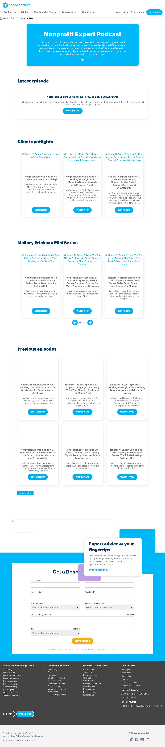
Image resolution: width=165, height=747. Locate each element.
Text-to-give (87, 672)
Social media (88, 681)
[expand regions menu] (118, 12)
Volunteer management (12, 696)
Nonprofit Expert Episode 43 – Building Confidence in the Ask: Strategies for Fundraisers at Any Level (38, 389)
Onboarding (52, 670)
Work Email (89, 592)
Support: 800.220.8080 (131, 686)
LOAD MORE (25, 493)
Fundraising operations (56, 683)
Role (32, 629)
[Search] (133, 12)
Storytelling (7, 670)
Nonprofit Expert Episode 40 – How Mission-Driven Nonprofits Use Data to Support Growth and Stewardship (124, 182)
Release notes (53, 692)
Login (141, 12)
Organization (36, 592)
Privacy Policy (15, 736)
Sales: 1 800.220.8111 (129, 683)
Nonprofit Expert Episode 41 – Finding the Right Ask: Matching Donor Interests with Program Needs (82, 181)
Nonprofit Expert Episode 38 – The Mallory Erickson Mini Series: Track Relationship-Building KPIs (41, 282)
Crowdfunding (89, 686)
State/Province (37, 603)
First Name (35, 581)
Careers (124, 679)
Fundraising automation (12, 675)
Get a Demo (25, 714)
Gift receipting (8, 690)
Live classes (52, 675)
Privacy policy (126, 670)
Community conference (57, 689)
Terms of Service (30, 736)
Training (51, 672)
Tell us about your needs (41, 615)
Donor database (89, 689)
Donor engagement (10, 684)
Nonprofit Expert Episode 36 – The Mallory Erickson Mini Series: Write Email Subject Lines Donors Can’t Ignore (124, 282)
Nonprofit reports (89, 692)
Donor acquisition (10, 681)
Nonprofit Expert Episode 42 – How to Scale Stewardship (83, 97)
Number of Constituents (95, 603)
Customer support (55, 686)
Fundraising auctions (11, 678)
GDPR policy (126, 676)
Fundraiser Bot (88, 695)
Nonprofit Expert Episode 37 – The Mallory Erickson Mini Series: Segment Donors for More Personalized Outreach (82, 282)
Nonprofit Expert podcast (57, 695)
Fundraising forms (90, 675)
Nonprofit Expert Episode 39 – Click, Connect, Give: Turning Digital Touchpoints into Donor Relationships (82, 454)
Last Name (89, 581)
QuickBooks (88, 678)
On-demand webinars (56, 678)
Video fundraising (10, 687)
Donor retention (9, 673)
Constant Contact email (92, 684)
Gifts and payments (10, 693)
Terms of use (126, 673)
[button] (10, 12)
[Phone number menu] (125, 12)
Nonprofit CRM (89, 670)
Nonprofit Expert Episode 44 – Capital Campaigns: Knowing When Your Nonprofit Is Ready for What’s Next (82, 389)
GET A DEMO (154, 12)
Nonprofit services (54, 681)
